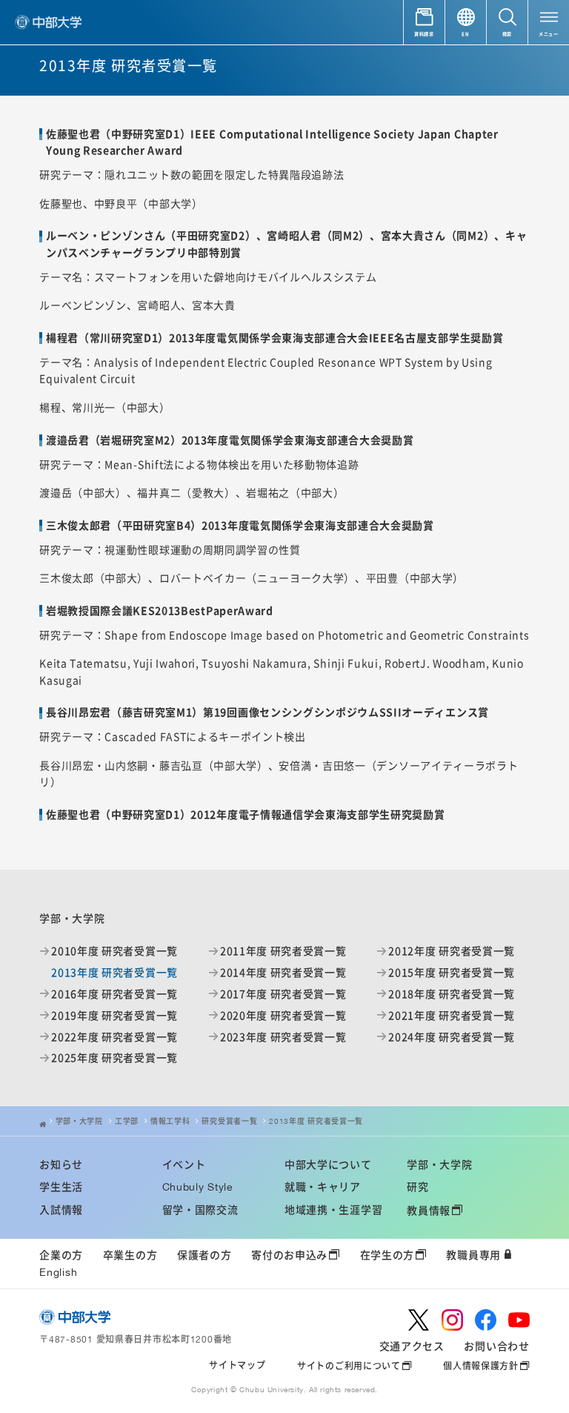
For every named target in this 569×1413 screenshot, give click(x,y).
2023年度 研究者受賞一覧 (283, 1037)
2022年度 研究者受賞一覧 (114, 1037)
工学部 (127, 1120)
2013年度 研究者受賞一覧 (316, 1120)
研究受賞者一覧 (229, 1120)
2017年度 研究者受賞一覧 (283, 994)
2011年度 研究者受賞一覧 (283, 951)
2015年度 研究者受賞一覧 (451, 972)
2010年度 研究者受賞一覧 (114, 951)
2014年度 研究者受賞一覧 (283, 972)
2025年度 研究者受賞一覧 (114, 1057)
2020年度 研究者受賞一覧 (283, 1015)
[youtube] (519, 1320)
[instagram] (452, 1320)
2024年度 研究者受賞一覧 (451, 1037)
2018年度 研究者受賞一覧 (451, 994)
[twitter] (419, 1320)
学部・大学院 (79, 1120)
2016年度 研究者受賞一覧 (114, 994)
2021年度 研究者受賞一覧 (451, 1015)
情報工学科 (170, 1120)
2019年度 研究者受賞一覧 (114, 1015)
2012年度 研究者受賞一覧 (451, 951)
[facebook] (485, 1320)
